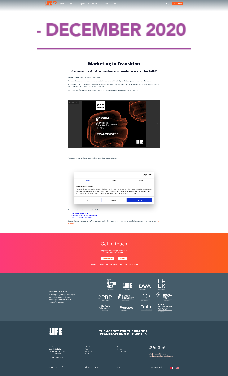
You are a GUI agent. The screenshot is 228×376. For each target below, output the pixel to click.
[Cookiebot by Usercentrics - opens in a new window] (144, 175)
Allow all (139, 200)
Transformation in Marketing (81, 217)
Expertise (89, 351)
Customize (113, 200)
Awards (105, 4)
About (62, 4)
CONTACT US (178, 4)
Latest (94, 4)
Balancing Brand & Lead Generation (84, 215)
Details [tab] (114, 180)
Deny (88, 200)
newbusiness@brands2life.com (161, 356)
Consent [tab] (87, 180)
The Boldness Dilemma (79, 213)
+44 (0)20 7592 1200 (56, 357)
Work (72, 4)
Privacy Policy (122, 367)
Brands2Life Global (156, 367)
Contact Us (121, 351)
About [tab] (141, 180)
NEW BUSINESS (108, 259)
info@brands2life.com (114, 253)
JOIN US (122, 259)
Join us (116, 4)
